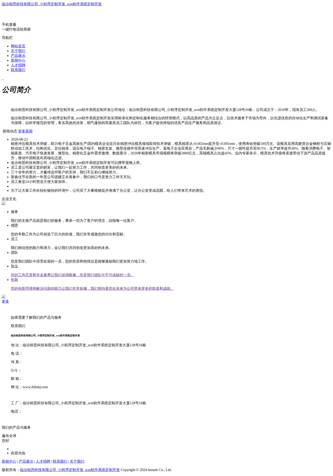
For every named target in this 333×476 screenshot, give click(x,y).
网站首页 (18, 46)
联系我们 (18, 70)
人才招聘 (18, 65)
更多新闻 (25, 131)
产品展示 (18, 55)
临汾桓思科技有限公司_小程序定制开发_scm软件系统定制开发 (52, 4)
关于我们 (18, 51)
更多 (5, 301)
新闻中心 (18, 60)
